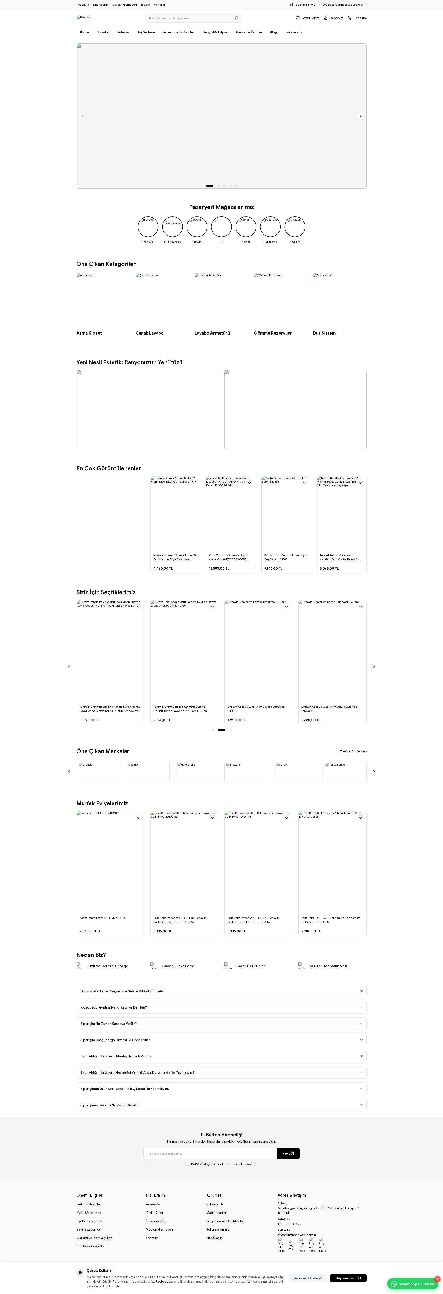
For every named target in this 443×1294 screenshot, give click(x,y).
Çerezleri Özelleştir (308, 1278)
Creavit (232, 706)
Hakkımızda (293, 32)
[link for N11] (221, 230)
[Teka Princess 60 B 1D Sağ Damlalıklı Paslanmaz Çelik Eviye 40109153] (185, 862)
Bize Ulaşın (214, 1238)
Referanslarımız (218, 1229)
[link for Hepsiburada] (172, 230)
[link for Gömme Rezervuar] (280, 304)
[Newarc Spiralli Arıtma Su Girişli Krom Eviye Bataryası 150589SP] (175, 513)
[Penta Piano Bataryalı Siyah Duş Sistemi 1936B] (286, 513)
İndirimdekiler (156, 1221)
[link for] (222, 116)
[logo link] (84, 18)
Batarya (123, 32)
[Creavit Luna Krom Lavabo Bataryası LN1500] (259, 651)
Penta (268, 555)
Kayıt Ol (288, 1153)
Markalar (159, 4)
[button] (209, 186)
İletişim (145, 4)
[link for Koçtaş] (246, 230)
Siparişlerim (101, 4)
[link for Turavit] (295, 772)
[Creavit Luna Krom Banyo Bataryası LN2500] (332, 651)
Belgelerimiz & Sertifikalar (225, 1221)
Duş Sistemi (146, 32)
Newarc (158, 555)
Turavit (325, 555)
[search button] (236, 18)
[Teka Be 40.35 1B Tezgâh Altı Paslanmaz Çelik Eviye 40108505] (332, 862)
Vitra (212, 555)
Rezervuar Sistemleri (178, 32)
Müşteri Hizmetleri (124, 4)
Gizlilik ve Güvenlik (90, 1246)
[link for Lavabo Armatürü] (221, 304)
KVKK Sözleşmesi (89, 1213)
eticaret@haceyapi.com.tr (296, 1235)
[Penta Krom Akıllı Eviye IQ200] (111, 862)
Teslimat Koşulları (89, 1204)
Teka (156, 917)
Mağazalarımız (217, 1213)
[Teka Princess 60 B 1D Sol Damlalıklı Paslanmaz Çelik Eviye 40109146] (259, 862)
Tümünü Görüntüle (352, 751)
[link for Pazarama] (270, 230)
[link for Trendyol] (148, 230)
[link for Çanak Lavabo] (162, 304)
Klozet (85, 32)
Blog (273, 32)
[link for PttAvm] (197, 230)
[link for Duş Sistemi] (339, 304)
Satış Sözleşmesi (89, 1229)
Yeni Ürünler (154, 1213)
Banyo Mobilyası (215, 32)
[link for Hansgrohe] (197, 772)
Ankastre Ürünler (249, 32)
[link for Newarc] (246, 772)
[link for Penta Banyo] (345, 772)
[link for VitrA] (148, 772)
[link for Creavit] (98, 772)
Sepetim (152, 1238)
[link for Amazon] (295, 230)
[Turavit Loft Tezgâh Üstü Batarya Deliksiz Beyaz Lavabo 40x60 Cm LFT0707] (185, 651)
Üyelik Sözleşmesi (90, 1221)
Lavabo (103, 32)
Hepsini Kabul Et (348, 1278)
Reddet (162, 1281)
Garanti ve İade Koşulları (94, 1238)
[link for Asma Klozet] (103, 304)
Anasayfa (83, 4)
